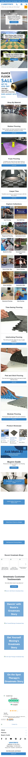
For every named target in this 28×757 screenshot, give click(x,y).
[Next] (26, 564)
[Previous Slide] (2, 436)
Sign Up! (13, 753)
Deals (19, 1)
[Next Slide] (26, 436)
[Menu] (2, 4)
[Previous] (2, 564)
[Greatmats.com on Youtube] (11, 739)
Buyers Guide (8, 1)
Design (2, 1)
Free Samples (15, 1)
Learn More (14, 467)
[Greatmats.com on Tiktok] (20, 739)
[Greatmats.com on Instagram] (6, 739)
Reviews (23, 1)
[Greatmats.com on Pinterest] (16, 739)
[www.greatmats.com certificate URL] (14, 719)
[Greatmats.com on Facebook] (1, 739)
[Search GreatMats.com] (25, 7)
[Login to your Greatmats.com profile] (21, 4)
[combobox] (14, 6)
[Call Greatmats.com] (17, 4)
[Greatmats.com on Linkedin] (25, 739)
